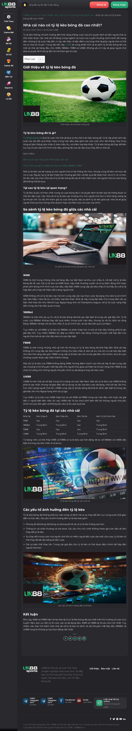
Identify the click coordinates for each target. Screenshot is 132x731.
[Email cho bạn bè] (75, 638)
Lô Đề (9, 99)
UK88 (26, 15)
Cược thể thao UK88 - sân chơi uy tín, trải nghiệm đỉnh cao (62, 15)
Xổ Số (8, 54)
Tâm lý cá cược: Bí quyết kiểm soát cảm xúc (45, 159)
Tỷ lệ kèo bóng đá (32, 138)
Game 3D (8, 65)
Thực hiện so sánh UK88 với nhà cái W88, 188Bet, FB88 (52, 165)
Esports (9, 88)
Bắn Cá (8, 77)
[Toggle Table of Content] (39, 59)
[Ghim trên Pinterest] (79, 638)
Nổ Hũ (9, 43)
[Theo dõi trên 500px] (124, 719)
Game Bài (9, 32)
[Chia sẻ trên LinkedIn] (84, 638)
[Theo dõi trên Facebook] (110, 719)
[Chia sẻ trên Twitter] (70, 638)
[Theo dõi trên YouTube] (120, 719)
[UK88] (8, 5)
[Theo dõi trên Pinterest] (117, 719)
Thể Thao (9, 21)
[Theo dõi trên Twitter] (114, 719)
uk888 (55, 30)
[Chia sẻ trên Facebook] (65, 638)
